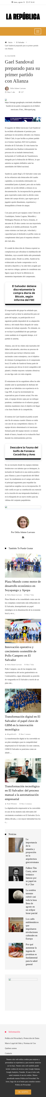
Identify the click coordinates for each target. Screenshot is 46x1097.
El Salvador (10, 56)
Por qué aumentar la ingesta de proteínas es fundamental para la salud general (31, 954)
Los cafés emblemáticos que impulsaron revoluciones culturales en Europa (32, 929)
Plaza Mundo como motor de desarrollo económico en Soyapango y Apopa (23, 586)
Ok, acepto (23, 1092)
